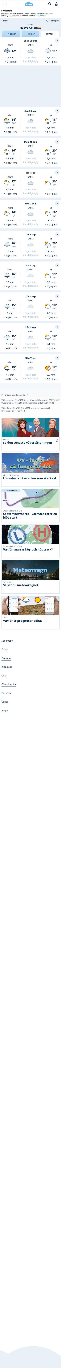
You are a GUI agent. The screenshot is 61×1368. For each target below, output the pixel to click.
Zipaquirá (6, 666)
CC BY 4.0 (53, 400)
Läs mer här (41, 15)
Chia (4, 675)
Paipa (4, 710)
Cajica (4, 701)
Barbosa (6, 693)
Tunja (4, 649)
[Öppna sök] (49, 4)
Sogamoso (7, 640)
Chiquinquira (8, 684)
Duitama (6, 658)
